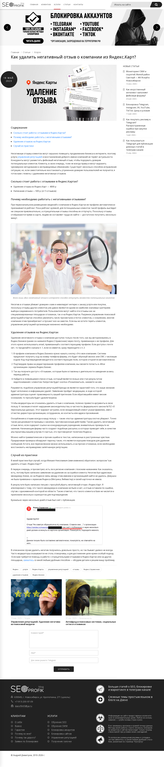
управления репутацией (30, 156)
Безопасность (86, 618)
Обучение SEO (58, 722)
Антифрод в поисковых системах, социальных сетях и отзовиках (91, 623)
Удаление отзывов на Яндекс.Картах (31, 141)
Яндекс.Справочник (92, 569)
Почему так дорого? (25, 737)
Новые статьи (131, 66)
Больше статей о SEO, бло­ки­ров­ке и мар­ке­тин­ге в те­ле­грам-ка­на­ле (130, 688)
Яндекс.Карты (38, 569)
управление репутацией (58, 569)
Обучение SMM (59, 726)
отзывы (76, 569)
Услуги (57, 4)
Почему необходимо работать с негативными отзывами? (42, 137)
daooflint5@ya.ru (23, 706)
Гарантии (20, 729)
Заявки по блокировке (26, 741)
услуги (25, 569)
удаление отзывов (20, 575)
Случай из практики (23, 145)
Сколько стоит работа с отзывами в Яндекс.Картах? (39, 132)
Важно (18, 726)
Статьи (67, 4)
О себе (18, 722)
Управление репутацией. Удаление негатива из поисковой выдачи (35, 623)
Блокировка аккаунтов (63, 729)
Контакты (78, 4)
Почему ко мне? (23, 733)
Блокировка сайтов (61, 733)
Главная (34, 4)
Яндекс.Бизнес (38, 575)
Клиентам (46, 4)
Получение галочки (61, 741)
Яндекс (15, 569)
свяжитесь (28, 560)
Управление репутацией (63, 737)
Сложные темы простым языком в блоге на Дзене (130, 698)
